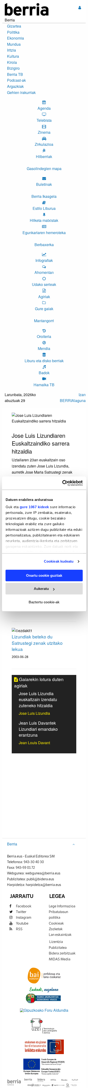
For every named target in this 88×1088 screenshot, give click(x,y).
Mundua (14, 44)
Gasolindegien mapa (44, 168)
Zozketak (56, 929)
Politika (13, 32)
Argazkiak (15, 86)
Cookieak (56, 923)
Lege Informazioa (62, 906)
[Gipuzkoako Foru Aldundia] (44, 1010)
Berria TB (15, 74)
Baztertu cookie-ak (44, 602)
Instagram (23, 917)
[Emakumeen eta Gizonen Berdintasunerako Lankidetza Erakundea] (44, 1047)
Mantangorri (44, 320)
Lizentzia (56, 941)
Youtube (21, 923)
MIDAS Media (59, 959)
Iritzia (11, 50)
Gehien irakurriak (21, 92)
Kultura (13, 56)
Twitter (20, 911)
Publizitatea (58, 947)
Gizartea (14, 26)
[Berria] (27, 9)
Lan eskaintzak (60, 934)
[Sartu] (79, 7)
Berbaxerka (44, 244)
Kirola (12, 62)
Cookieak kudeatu (59, 561)
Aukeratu (41, 589)
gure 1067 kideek (34, 507)
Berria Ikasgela (44, 196)
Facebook (23, 906)
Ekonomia (15, 38)
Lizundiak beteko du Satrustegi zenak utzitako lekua (37, 642)
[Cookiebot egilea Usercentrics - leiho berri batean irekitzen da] (63, 483)
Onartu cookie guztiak (44, 575)
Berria (12, 844)
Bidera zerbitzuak (62, 953)
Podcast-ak (16, 80)
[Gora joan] (74, 844)
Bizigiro (13, 68)
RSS (19, 929)
